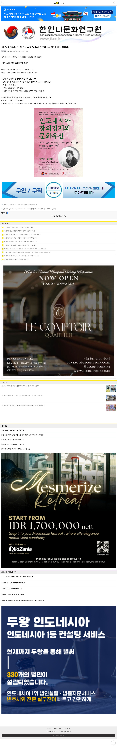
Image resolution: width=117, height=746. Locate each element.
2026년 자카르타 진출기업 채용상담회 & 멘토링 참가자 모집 (17, 576)
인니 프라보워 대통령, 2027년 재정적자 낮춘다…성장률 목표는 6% (21, 256)
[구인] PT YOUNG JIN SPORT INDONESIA (12, 594)
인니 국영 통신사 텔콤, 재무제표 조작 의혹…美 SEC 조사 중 (18, 231)
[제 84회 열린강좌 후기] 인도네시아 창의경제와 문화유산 (20, 204)
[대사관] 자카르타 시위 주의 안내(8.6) (12, 439)
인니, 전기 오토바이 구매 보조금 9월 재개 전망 (15, 259)
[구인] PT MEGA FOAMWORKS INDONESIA (13, 582)
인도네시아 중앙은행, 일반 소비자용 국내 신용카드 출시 (17, 227)
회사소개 (49, 728)
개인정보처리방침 (57, 728)
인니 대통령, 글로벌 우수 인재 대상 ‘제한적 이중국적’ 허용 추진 (19, 238)
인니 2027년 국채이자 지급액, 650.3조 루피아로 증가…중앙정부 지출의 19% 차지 (24, 248)
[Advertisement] (58, 417)
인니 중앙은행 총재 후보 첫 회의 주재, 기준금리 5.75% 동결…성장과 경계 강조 (22, 395)
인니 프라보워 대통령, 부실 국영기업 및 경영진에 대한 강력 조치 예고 (21, 234)
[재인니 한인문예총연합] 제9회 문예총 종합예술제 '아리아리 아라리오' (22, 435)
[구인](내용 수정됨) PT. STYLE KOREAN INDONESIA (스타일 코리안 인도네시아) (22, 600)
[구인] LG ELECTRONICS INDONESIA (11, 588)
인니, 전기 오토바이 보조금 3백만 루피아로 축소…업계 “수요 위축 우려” (20, 386)
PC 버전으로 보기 (58, 735)
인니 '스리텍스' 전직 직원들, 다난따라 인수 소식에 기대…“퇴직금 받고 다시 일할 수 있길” (26, 252)
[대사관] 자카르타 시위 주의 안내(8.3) (12, 444)
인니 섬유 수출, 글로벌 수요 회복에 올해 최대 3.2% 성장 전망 (19, 245)
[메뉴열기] (3, 3)
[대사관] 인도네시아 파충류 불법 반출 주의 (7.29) (16, 449)
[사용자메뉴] (114, 3)
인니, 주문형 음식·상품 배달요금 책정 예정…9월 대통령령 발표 (19, 241)
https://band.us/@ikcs (23, 97)
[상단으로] (113, 743)
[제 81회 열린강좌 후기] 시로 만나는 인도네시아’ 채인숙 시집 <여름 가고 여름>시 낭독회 (29, 209)
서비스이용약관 (66, 728)
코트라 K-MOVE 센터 (8, 572)
